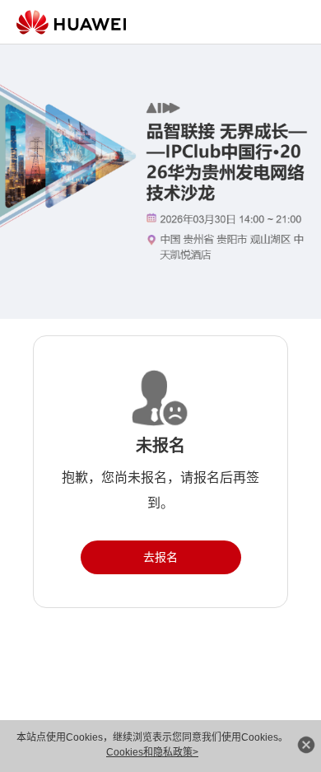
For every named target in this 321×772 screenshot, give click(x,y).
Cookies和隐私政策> (152, 752)
